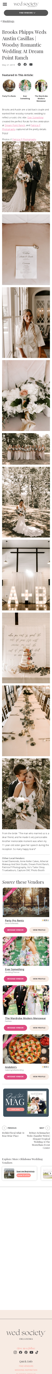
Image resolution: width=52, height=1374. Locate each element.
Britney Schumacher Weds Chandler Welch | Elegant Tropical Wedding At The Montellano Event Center (38, 1140)
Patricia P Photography (24, 139)
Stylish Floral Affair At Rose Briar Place (13, 1134)
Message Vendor (15, 930)
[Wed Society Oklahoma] (26, 4)
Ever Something (35, 117)
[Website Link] (26, 1341)
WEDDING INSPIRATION (26, 1370)
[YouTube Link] (31, 1352)
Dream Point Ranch (15, 125)
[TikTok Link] (37, 1352)
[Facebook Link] (20, 1352)
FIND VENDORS (26, 13)
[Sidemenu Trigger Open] (5, 4)
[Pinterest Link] (26, 1352)
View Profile (39, 930)
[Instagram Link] (15, 1352)
